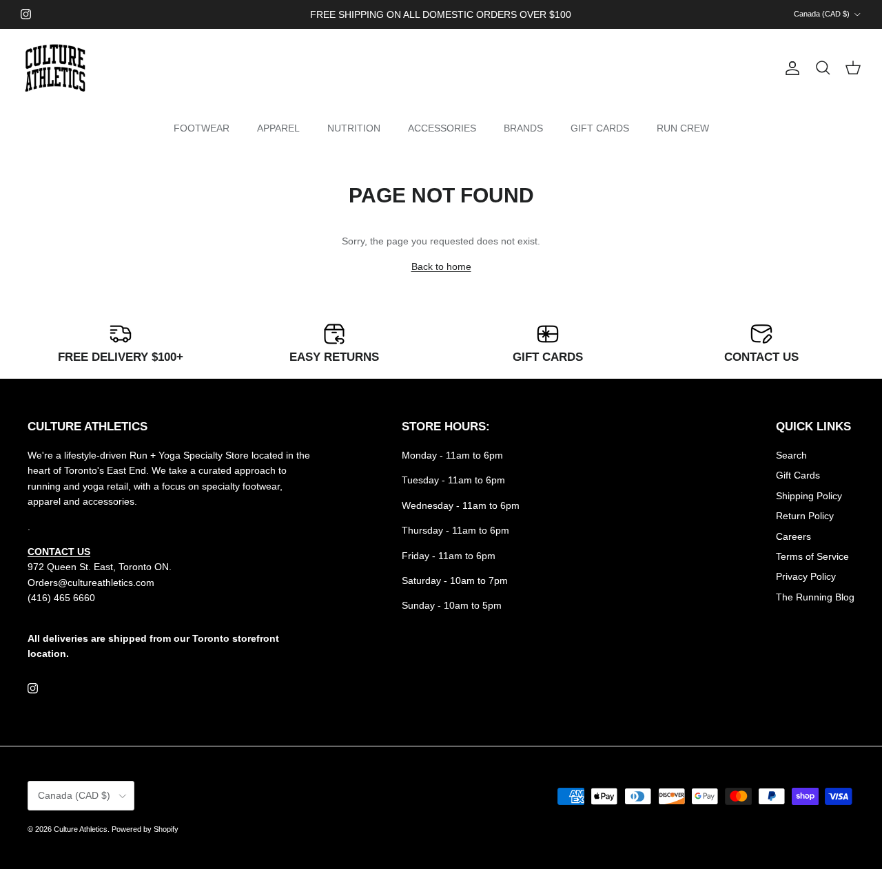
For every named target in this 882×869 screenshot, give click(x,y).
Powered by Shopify (145, 829)
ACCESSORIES (442, 128)
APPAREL (278, 128)
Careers (793, 536)
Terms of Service (812, 556)
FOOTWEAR (201, 128)
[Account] (790, 68)
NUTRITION (353, 128)
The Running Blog (815, 597)
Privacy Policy (806, 576)
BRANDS (523, 128)
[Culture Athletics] (55, 68)
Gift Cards (798, 475)
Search (791, 455)
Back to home (441, 266)
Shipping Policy (809, 495)
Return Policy (805, 515)
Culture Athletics (80, 829)
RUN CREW (683, 128)
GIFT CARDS (600, 128)
